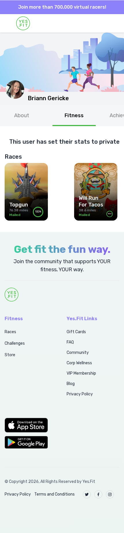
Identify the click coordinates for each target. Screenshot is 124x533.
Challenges (15, 343)
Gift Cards (76, 331)
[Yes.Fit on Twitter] (87, 494)
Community (78, 352)
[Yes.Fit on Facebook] (98, 494)
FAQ (70, 342)
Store (10, 354)
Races (10, 331)
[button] (29, 425)
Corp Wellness (79, 363)
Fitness (74, 115)
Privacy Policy (80, 394)
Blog (71, 383)
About (21, 115)
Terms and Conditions (54, 494)
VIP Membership (81, 373)
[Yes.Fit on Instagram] (110, 494)
